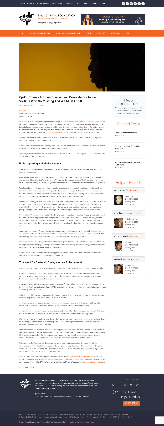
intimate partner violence (76, 122)
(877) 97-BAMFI (126, 391)
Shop (79, 396)
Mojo (51, 422)
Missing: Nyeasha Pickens (126, 133)
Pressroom (71, 396)
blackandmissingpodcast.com (92, 362)
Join (36, 396)
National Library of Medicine (44, 273)
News (42, 105)
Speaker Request (46, 396)
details (129, 190)
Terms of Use (35, 422)
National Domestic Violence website (79, 357)
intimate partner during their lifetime (76, 127)
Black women (24, 122)
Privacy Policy (24, 422)
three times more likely (54, 132)
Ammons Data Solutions (85, 422)
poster (135, 190)
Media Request (59, 396)
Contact (86, 396)
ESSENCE (22, 111)
